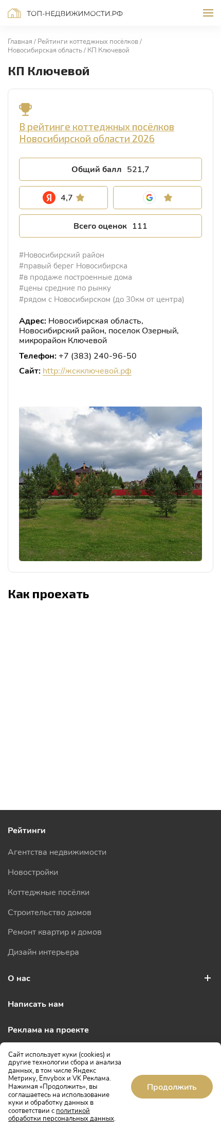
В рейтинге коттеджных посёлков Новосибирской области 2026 (96, 132)
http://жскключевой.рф (87, 370)
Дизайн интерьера (43, 951)
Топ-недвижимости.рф (65, 13)
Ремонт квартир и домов (55, 931)
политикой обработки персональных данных (61, 1114)
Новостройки (33, 871)
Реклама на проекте (48, 1029)
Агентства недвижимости (57, 851)
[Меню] (208, 13)
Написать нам (36, 1003)
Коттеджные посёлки (48, 892)
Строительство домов (49, 912)
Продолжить (172, 1086)
